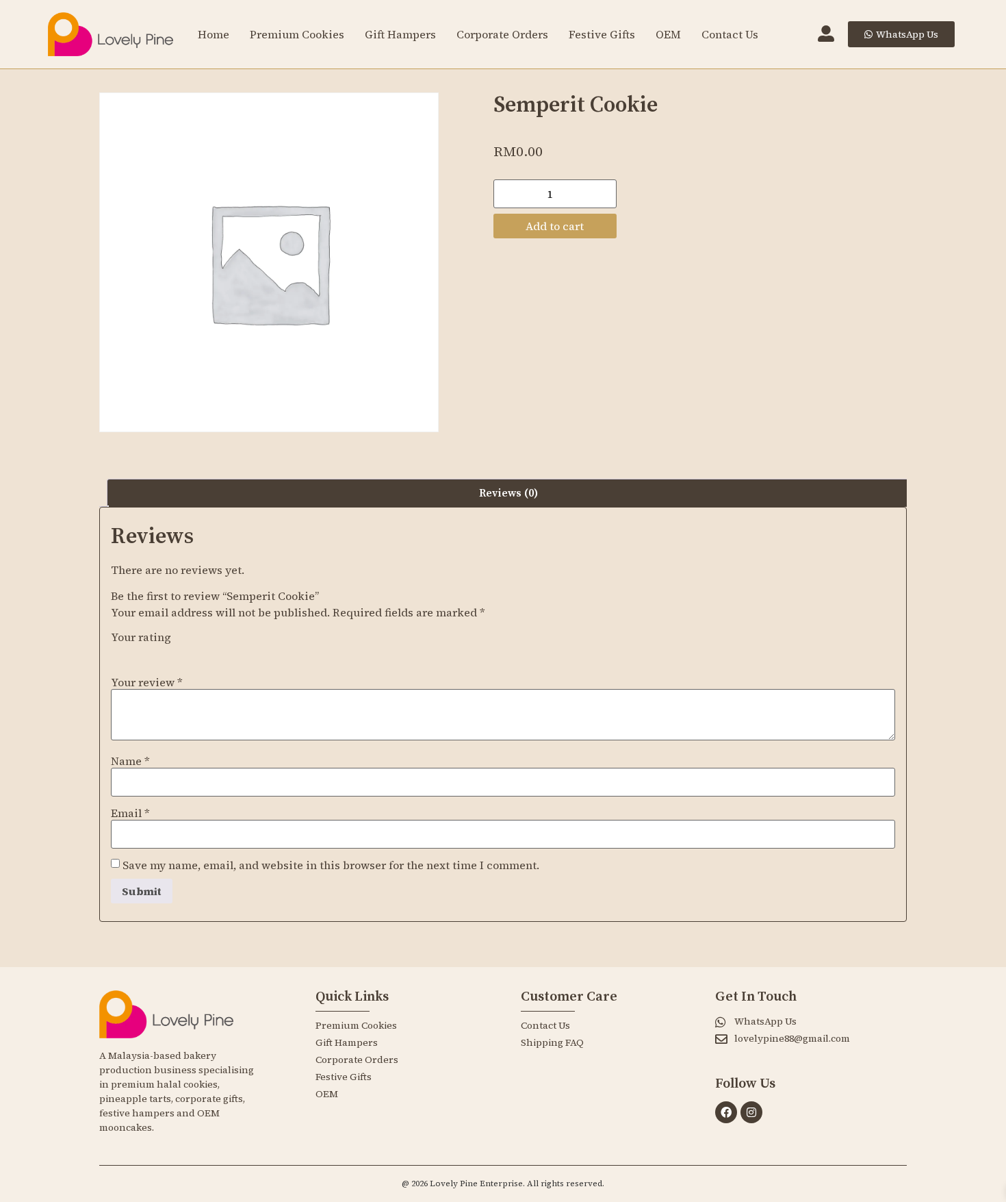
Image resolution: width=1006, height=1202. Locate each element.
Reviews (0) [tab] (508, 493)
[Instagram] (751, 1112)
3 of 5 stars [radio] (157, 652)
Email (130, 812)
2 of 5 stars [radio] (138, 652)
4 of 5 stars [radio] (176, 652)
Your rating (141, 636)
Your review (147, 682)
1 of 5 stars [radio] (119, 652)
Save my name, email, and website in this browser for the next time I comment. (330, 865)
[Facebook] (726, 1112)
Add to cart (555, 226)
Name (130, 760)
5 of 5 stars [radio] (196, 652)
